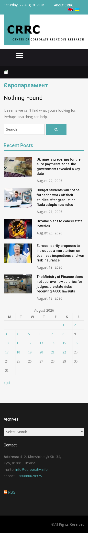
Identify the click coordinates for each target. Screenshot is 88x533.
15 (64, 343)
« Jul (7, 383)
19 (30, 352)
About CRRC (63, 5)
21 (53, 352)
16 (75, 343)
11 (18, 343)
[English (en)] (70, 9)
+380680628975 (29, 475)
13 (41, 343)
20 (41, 352)
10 (7, 343)
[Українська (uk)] (77, 9)
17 (7, 352)
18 (18, 352)
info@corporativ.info (31, 469)
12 (30, 343)
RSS (11, 492)
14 (53, 343)
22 (64, 352)
